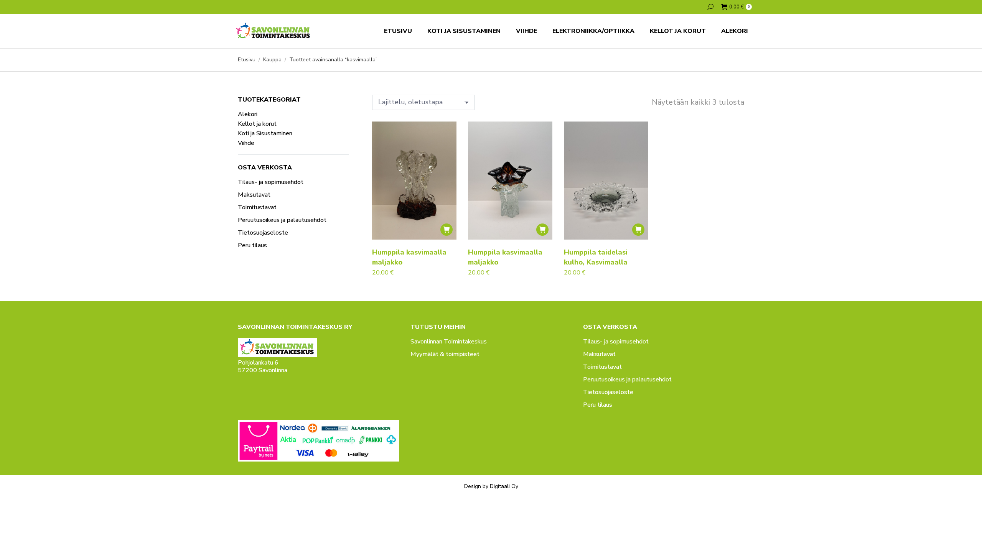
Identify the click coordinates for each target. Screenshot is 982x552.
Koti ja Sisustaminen (265, 133)
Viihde (246, 143)
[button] (446, 229)
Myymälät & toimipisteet (444, 354)
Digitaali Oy (504, 486)
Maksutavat (254, 195)
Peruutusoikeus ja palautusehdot (282, 220)
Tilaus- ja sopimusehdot (270, 182)
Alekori (247, 114)
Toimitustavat (257, 207)
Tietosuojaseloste (263, 233)
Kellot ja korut (257, 124)
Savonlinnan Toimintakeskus (448, 341)
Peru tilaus (252, 245)
